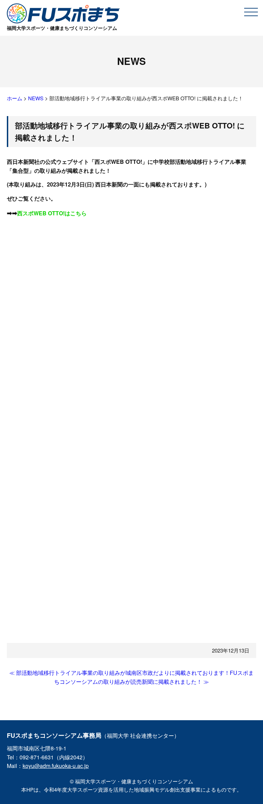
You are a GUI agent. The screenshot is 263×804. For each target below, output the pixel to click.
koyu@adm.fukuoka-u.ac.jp (56, 766)
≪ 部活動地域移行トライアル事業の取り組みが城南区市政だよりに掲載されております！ (119, 673)
